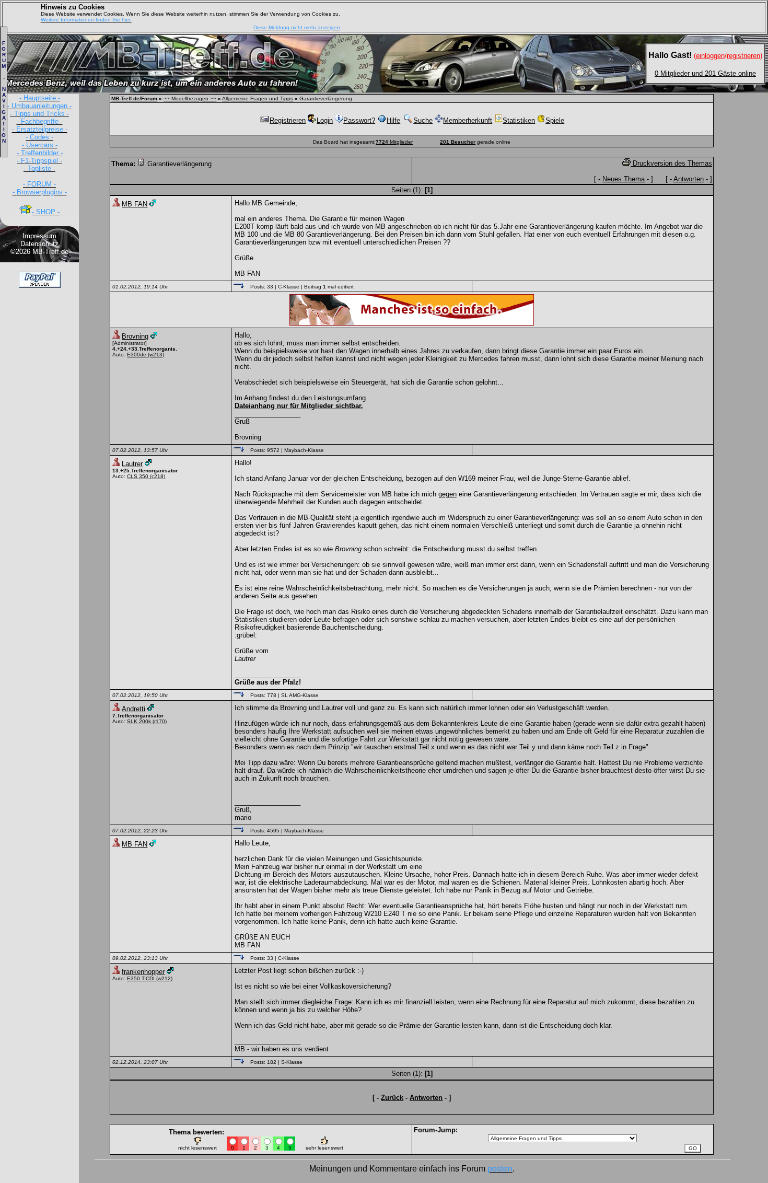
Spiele (554, 120)
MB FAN (134, 204)
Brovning (135, 336)
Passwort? (359, 120)
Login (325, 120)
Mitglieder (394, 142)
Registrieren (288, 120)
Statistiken (519, 120)
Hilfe (393, 120)
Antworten (688, 179)
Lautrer (132, 464)
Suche (423, 120)
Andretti (133, 709)
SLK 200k (139, 721)
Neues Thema (623, 179)
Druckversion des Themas (671, 163)
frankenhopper (143, 972)
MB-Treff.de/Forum (134, 98)
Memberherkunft (467, 120)
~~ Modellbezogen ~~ (190, 98)
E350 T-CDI (141, 978)
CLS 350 (137, 476)
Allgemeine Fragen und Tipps (257, 98)
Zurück (392, 1097)
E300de (136, 354)
